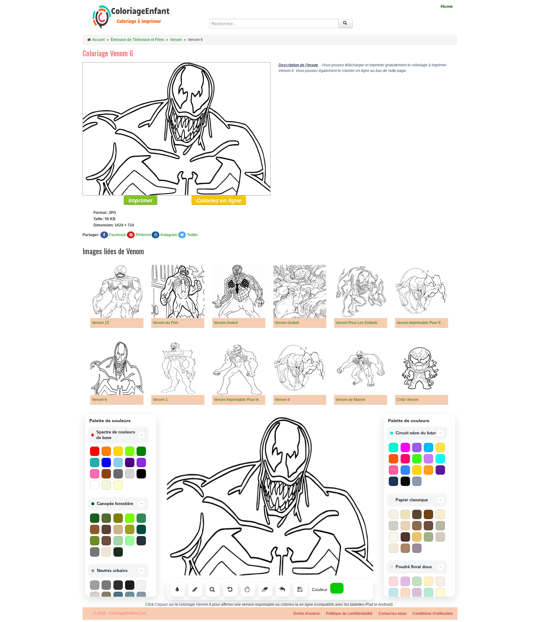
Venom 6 (99, 399)
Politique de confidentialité (349, 613)
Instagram (168, 235)
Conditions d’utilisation (432, 613)
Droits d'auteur (306, 613)
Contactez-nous (392, 613)
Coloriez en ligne (218, 200)
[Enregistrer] (300, 589)
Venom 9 (282, 399)
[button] (118, 435)
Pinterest (143, 235)
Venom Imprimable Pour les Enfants (244, 399)
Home (447, 6)
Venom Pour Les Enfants (357, 323)
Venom (176, 40)
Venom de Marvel (350, 399)
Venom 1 (160, 399)
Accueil (98, 40)
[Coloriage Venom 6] (176, 128)
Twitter (192, 235)
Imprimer (140, 200)
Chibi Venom (407, 399)
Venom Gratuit (226, 323)
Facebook (117, 235)
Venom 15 (100, 323)
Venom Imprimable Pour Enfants (424, 323)
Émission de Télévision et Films (137, 40)
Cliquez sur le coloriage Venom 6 (183, 604)
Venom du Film (165, 323)
